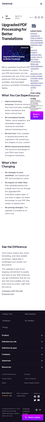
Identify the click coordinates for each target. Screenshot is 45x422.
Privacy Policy (6, 378)
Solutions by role (9, 342)
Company (6, 354)
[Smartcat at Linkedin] (38, 397)
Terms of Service (30, 378)
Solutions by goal (9, 348)
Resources (6, 367)
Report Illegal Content (31, 383)
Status (4, 383)
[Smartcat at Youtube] (38, 400)
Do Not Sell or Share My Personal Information (26, 412)
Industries (6, 361)
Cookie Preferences (9, 374)
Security (27, 374)
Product (5, 335)
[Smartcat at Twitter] (35, 400)
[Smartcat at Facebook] (35, 397)
